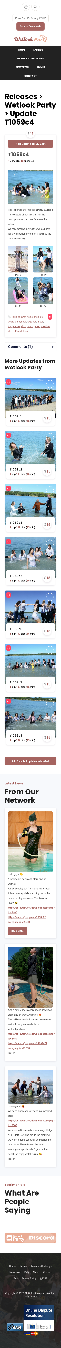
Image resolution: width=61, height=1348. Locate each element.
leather (16, 326)
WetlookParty (30, 38)
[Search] (35, 7)
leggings (31, 321)
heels (30, 316)
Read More (17, 931)
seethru (45, 326)
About (40, 67)
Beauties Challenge (30, 58)
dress (40, 321)
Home (22, 50)
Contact (30, 76)
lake (15, 316)
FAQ (26, 1272)
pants (30, 326)
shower (22, 316)
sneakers (39, 316)
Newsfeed (22, 67)
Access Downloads (30, 26)
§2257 (43, 1278)
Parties (38, 50)
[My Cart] (26, 7)
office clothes (21, 331)
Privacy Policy (29, 1278)
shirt (10, 331)
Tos (16, 1278)
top (10, 326)
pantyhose (20, 321)
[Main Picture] (30, 187)
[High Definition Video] (8, 382)
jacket (37, 326)
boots (11, 321)
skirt (23, 326)
